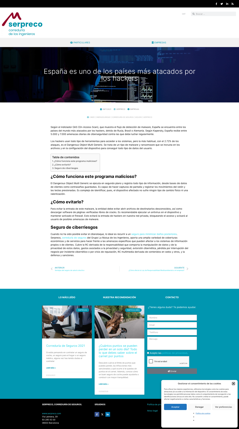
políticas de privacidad (174, 353)
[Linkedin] (227, 3)
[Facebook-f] (97, 414)
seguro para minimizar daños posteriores (154, 234)
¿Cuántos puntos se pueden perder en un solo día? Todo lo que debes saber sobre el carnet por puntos (118, 351)
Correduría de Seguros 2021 (65, 345)
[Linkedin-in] (107, 414)
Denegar (199, 407)
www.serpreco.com (51, 413)
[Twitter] (221, 3)
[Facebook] (216, 3)
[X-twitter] (102, 414)
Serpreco (147, 117)
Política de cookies (203, 413)
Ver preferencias (223, 407)
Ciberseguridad (103, 117)
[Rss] (232, 3)
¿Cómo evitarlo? (62, 164)
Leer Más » (51, 368)
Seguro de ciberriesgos (66, 168)
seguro (138, 117)
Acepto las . (169, 353)
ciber (92, 117)
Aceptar (175, 407)
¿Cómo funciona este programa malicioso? (75, 161)
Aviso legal (152, 410)
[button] (233, 383)
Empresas (134, 109)
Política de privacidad (157, 404)
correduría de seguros (123, 117)
